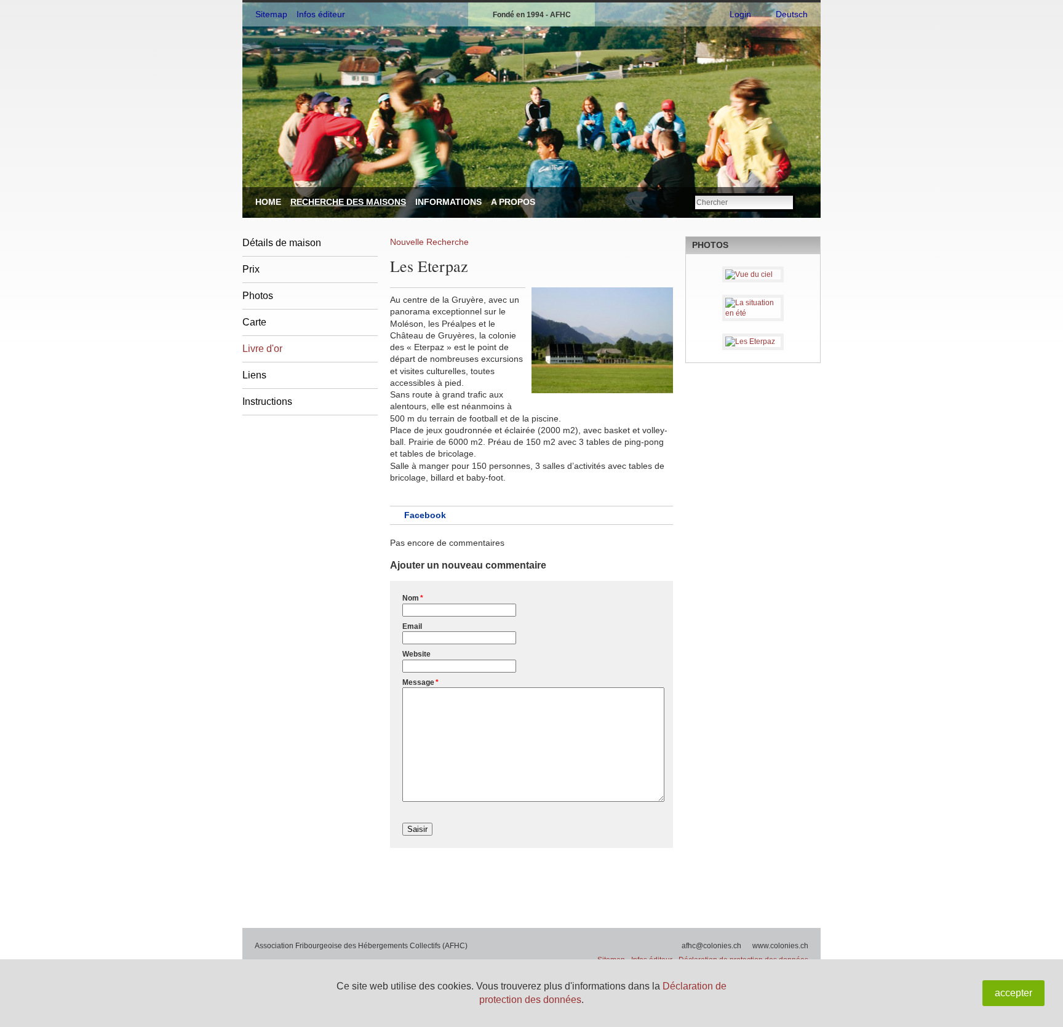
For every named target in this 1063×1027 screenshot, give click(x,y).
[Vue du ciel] (753, 274)
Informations (448, 202)
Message (420, 682)
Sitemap (271, 14)
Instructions (267, 401)
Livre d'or (262, 348)
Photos (257, 295)
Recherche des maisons (348, 202)
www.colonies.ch (780, 945)
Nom (412, 598)
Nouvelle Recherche (429, 242)
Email (412, 626)
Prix (251, 269)
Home (268, 202)
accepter (1013, 993)
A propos (513, 202)
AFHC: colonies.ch (334, 69)
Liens (254, 375)
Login (740, 14)
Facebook (425, 515)
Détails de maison (281, 243)
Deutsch (792, 14)
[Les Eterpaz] (753, 342)
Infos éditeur (321, 14)
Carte (254, 322)
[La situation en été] (753, 308)
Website (416, 654)
